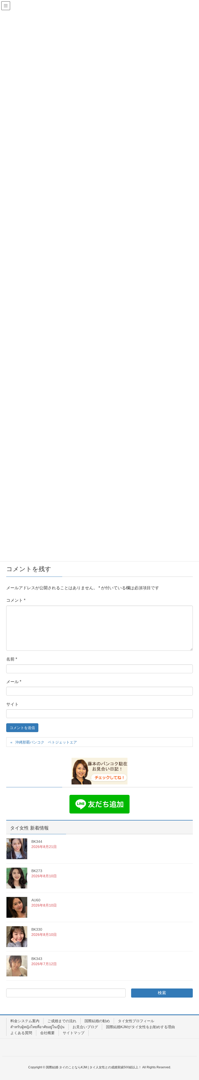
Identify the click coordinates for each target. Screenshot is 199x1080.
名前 (11, 659)
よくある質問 (21, 1033)
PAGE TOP (189, 1043)
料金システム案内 (24, 1021)
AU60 (35, 900)
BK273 (36, 871)
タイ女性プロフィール (136, 1021)
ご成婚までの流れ (61, 1021)
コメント (15, 600)
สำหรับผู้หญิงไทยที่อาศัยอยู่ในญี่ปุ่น (37, 1027)
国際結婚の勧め (97, 1021)
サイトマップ (73, 1033)
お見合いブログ (85, 1027)
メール (13, 681)
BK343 (36, 959)
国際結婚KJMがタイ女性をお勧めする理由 (140, 1027)
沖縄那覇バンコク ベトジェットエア (46, 742)
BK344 (36, 841)
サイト (12, 704)
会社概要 (47, 1033)
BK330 (36, 929)
